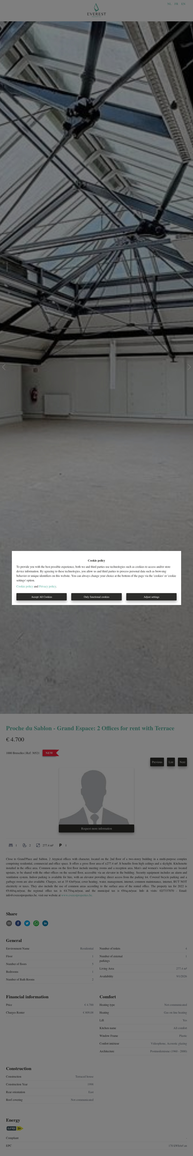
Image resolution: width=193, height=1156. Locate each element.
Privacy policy (47, 586)
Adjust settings (151, 597)
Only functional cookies (96, 597)
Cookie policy (24, 586)
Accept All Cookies (41, 597)
